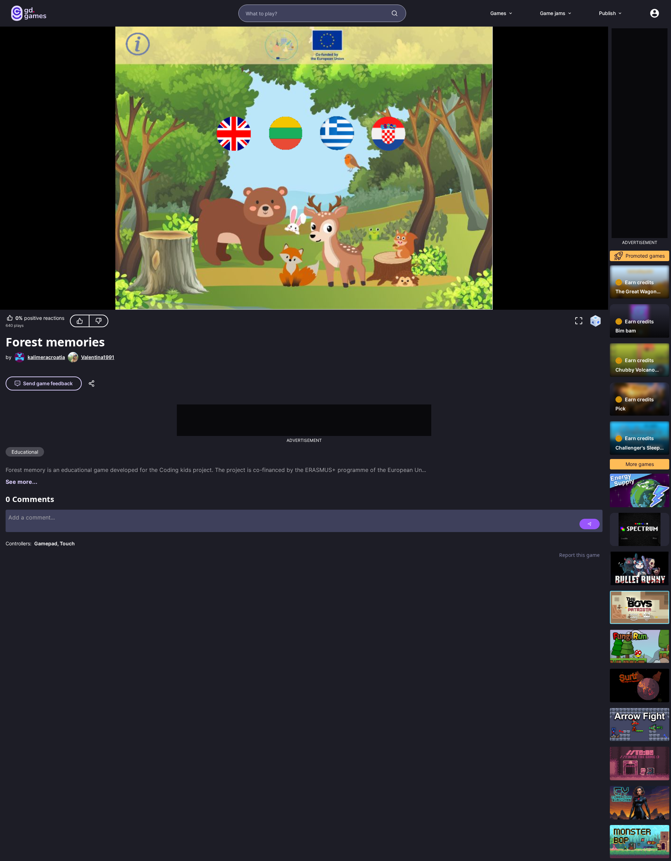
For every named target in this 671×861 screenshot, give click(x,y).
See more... (21, 481)
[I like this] (79, 321)
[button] (579, 321)
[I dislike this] (98, 321)
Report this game (579, 555)
